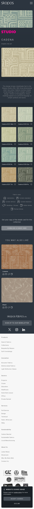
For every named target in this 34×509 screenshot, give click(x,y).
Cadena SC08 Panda (24, 184)
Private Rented (6, 399)
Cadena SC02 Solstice (24, 124)
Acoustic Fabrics (6, 363)
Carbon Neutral (6, 434)
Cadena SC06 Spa (23, 164)
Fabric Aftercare (6, 420)
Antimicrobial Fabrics (8, 366)
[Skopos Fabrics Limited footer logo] (17, 316)
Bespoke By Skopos (7, 348)
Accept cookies (17, 499)
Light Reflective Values (8, 369)
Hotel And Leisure (7, 393)
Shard (4, 305)
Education (4, 386)
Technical (4, 416)
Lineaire (5, 271)
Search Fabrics (6, 342)
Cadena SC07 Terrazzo (8, 184)
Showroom (4, 455)
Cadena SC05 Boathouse (8, 164)
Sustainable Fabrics (7, 437)
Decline (17, 503)
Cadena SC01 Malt (8, 124)
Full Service (5, 410)
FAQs (3, 423)
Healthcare (4, 390)
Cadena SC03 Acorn (8, 144)
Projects (4, 380)
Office (3, 396)
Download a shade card (17, 228)
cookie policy (18, 492)
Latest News (5, 452)
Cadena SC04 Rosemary (24, 144)
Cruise (3, 383)
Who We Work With (7, 458)
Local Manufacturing (8, 440)
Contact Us (5, 461)
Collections (5, 345)
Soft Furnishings (6, 351)
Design (3, 413)
